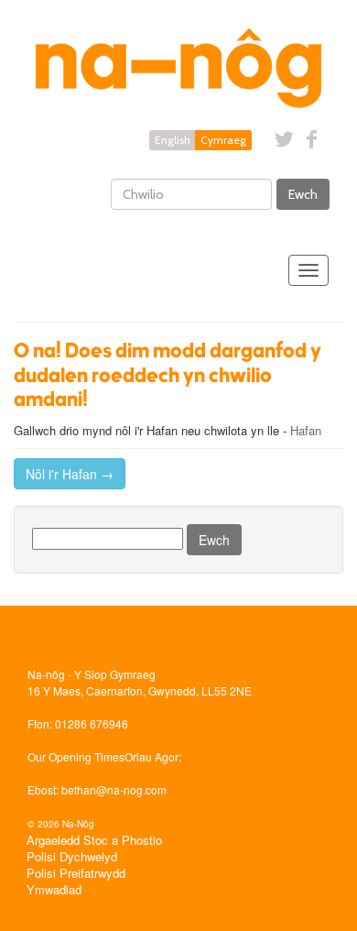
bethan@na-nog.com (114, 789)
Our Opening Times (75, 756)
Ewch (303, 194)
